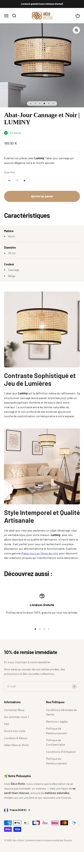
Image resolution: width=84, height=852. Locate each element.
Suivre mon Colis (14, 731)
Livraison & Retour (16, 738)
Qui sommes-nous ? (16, 717)
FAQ (6, 724)
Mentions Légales (57, 721)
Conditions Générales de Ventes (61, 712)
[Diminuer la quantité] (9, 181)
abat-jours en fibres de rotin (40, 553)
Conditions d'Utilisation (61, 751)
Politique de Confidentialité (55, 742)
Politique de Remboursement (56, 731)
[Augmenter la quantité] (24, 181)
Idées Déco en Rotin (16, 745)
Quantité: (10, 172)
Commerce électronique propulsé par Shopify (48, 840)
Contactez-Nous (14, 710)
